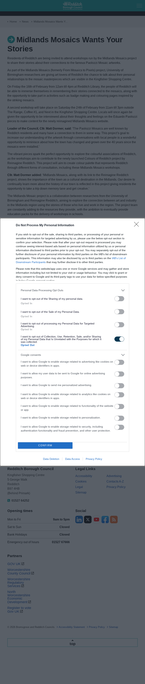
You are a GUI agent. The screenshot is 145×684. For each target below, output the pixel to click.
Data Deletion (51, 458)
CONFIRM (45, 445)
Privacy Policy (94, 458)
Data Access (72, 458)
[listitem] (72, 290)
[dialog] (72, 342)
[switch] (119, 298)
